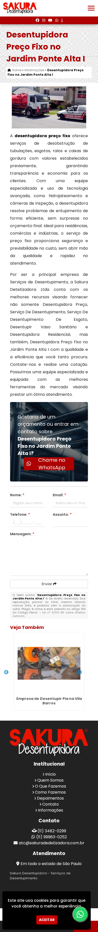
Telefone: (20, 514)
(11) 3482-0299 (51, 831)
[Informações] (62, 20)
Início (50, 774)
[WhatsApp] (56, 20)
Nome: (17, 494)
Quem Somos (50, 780)
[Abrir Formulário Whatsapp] (80, 914)
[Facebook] (37, 20)
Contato (50, 804)
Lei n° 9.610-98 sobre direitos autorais (49, 614)
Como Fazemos (50, 792)
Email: (59, 494)
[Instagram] (43, 20)
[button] (91, 8)
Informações (50, 810)
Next (79, 672)
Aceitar (47, 919)
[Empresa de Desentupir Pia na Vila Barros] (49, 663)
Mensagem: (22, 533)
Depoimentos (50, 798)
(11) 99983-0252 (51, 837)
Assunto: (62, 514)
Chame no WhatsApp (51, 463)
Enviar (47, 583)
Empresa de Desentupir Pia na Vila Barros (49, 701)
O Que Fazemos (50, 786)
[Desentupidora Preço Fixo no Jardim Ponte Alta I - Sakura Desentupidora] (20, 8)
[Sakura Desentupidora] (49, 742)
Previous (6, 672)
